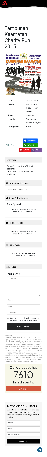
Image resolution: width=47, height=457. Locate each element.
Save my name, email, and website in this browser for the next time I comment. (24, 319)
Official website (12, 189)
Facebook (23, 189)
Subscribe (23, 441)
